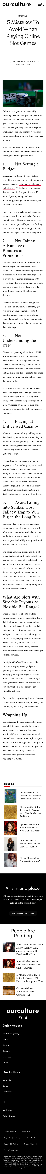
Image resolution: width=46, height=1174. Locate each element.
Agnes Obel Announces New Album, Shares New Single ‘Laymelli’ (31, 828)
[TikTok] (25, 1017)
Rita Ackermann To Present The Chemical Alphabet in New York (30, 796)
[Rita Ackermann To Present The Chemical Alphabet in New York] (10, 796)
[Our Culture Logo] (17, 4)
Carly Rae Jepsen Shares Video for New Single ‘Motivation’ (30, 844)
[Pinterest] (21, 55)
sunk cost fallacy (14, 588)
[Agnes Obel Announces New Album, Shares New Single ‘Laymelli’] (10, 828)
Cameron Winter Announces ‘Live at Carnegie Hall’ (25, 991)
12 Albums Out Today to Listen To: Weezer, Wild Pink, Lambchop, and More (29, 978)
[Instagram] (20, 1017)
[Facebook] (15, 55)
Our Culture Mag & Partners (25, 61)
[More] (39, 55)
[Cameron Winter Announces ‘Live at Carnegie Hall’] (9, 990)
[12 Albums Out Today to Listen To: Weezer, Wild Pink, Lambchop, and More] (10, 812)
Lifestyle (22, 16)
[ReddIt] (27, 55)
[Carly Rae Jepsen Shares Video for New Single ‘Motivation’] (10, 844)
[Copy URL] (32, 55)
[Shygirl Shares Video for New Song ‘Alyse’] (10, 860)
